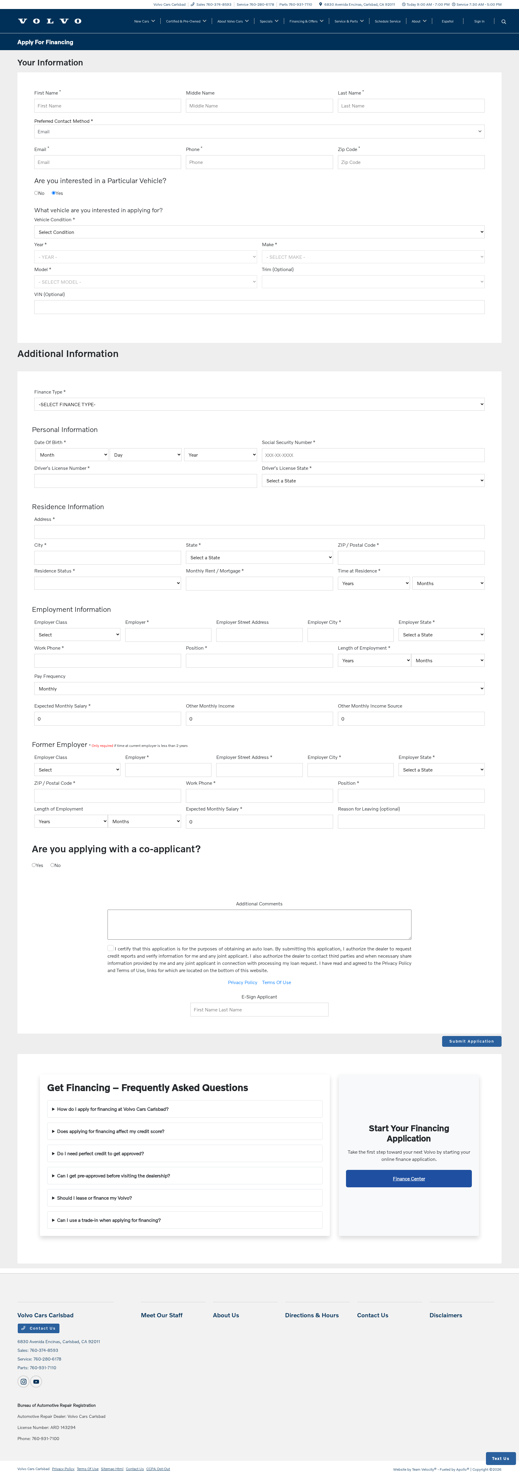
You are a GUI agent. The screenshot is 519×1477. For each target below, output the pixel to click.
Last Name (351, 92)
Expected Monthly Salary (62, 705)
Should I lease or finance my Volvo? (94, 1198)
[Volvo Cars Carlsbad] (49, 20)
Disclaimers (445, 1314)
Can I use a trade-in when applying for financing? (109, 1220)
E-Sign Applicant (259, 996)
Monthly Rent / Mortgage (215, 570)
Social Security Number (288, 442)
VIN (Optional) (49, 294)
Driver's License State (287, 468)
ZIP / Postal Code (358, 545)
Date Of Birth (50, 442)
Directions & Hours (312, 1314)
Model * (42, 269)
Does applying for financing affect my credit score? (111, 1131)
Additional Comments (259, 903)
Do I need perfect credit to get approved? (100, 1153)
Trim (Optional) (278, 269)
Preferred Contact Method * (63, 121)
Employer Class (50, 622)
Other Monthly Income (210, 705)
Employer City (324, 622)
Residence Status (54, 570)
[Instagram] (23, 1382)
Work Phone (49, 648)
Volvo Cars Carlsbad (33, 1468)
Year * (40, 244)
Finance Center (409, 1178)
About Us (226, 1314)
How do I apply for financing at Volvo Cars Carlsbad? (113, 1109)
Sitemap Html (112, 1468)
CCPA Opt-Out (158, 1468)
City (40, 545)
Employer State (417, 622)
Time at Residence (359, 570)
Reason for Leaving (369, 808)
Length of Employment (364, 648)
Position (196, 648)
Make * (269, 244)
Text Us (501, 1458)
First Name (47, 92)
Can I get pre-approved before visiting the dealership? (113, 1175)
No (41, 193)
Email (41, 149)
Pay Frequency (49, 676)
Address (44, 519)
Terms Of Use (276, 982)
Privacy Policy (242, 982)
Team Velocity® (424, 1469)
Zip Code (349, 149)
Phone (194, 149)
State (193, 545)
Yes (59, 193)
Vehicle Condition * (54, 219)
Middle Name (200, 92)
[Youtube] (36, 1382)
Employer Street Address (242, 622)
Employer (137, 622)
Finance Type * (50, 391)
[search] (504, 22)
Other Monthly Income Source (370, 705)
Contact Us (42, 1328)
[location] (320, 4)
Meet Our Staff (162, 1314)
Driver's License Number (62, 468)
